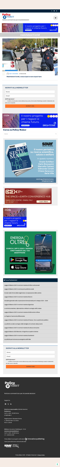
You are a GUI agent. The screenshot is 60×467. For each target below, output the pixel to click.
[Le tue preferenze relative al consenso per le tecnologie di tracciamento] (57, 464)
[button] (55, 18)
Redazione (23, 73)
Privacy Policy (41, 455)
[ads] (30, 31)
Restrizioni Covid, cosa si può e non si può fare (24, 76)
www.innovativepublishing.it (11, 431)
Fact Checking (13, 73)
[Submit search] (56, 134)
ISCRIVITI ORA (30, 106)
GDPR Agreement (10, 99)
